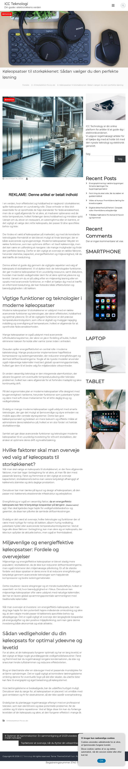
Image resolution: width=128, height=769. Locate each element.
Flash (72, 756)
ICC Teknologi (16, 4)
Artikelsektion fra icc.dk (44, 85)
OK (101, 760)
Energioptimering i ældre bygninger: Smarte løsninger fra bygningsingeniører (106, 186)
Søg (88, 154)
